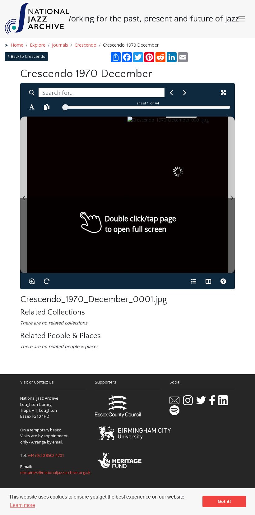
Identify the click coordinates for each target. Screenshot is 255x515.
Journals (60, 45)
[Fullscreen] (223, 93)
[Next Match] (185, 93)
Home (17, 45)
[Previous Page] (23, 195)
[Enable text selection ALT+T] (32, 107)
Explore (37, 45)
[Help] (223, 281)
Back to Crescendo (27, 56)
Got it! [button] (224, 501)
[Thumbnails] (208, 281)
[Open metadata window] (193, 281)
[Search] (32, 93)
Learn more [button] (22, 505)
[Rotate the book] (46, 281)
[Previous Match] (171, 93)
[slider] (65, 107)
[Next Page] (231, 195)
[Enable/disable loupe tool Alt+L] (32, 281)
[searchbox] (101, 93)
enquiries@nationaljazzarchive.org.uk (55, 472)
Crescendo (85, 45)
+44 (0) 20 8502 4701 (46, 455)
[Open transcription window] (46, 107)
